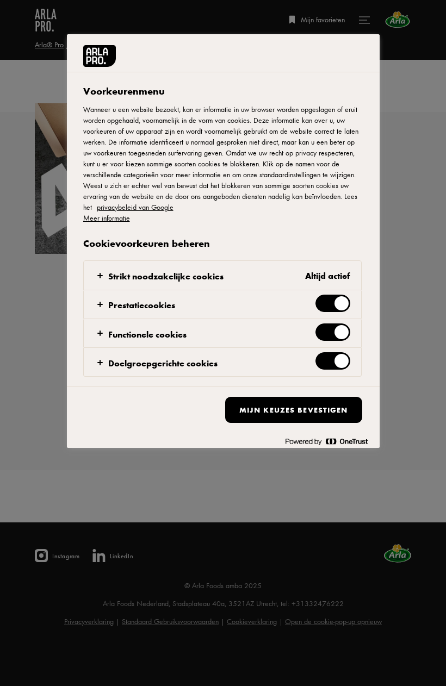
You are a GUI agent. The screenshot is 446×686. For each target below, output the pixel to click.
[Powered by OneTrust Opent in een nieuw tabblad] (326, 441)
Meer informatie (106, 218)
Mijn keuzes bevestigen (293, 409)
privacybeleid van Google (135, 207)
